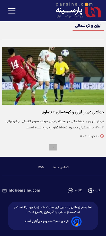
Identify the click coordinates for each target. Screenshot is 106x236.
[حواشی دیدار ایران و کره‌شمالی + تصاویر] (53, 76)
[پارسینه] (75, 11)
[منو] (12, 11)
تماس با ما (60, 167)
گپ (97, 190)
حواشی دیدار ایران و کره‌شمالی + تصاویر (72, 112)
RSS (41, 167)
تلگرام (78, 190)
